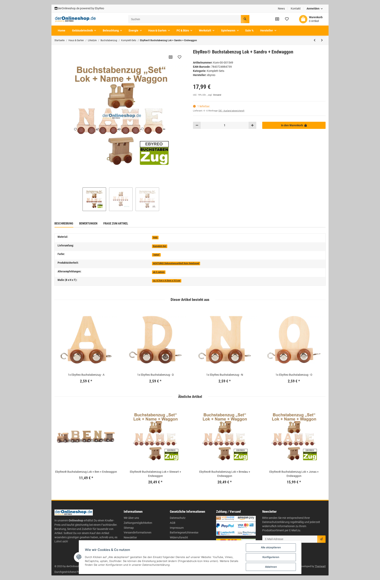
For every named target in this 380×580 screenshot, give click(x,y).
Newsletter (130, 537)
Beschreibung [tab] (63, 223)
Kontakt (296, 8)
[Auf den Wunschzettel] (179, 57)
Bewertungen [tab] (88, 223)
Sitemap (129, 527)
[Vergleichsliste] (277, 19)
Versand (217, 95)
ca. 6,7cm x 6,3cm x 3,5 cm (166, 280)
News (281, 8)
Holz (155, 237)
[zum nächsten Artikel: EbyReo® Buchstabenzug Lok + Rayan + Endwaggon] (322, 40)
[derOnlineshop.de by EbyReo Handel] (75, 19)
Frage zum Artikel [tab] (115, 223)
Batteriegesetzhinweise (184, 532)
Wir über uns (131, 517)
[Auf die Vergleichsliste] (170, 57)
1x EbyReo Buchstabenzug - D (155, 374)
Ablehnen (271, 566)
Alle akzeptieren (271, 547)
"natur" (156, 254)
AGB (172, 522)
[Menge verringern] (197, 125)
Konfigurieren (270, 557)
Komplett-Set (159, 246)
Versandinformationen (137, 532)
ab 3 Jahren (158, 272)
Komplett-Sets (215, 70)
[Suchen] (245, 19)
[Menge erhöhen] (252, 125)
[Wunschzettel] (287, 19)
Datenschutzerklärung (276, 522)
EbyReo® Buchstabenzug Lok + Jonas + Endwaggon (294, 473)
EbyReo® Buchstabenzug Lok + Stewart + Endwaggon (155, 473)
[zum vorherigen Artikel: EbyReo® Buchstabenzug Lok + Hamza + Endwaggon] (314, 40)
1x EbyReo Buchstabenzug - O (294, 374)
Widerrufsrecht (179, 537)
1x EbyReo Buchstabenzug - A (86, 374)
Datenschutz (177, 517)
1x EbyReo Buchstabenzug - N (224, 374)
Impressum (177, 527)
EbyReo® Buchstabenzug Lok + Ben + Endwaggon (86, 471)
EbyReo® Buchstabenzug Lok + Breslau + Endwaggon (224, 473)
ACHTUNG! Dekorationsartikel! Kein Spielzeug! (176, 263)
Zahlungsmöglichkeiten (138, 522)
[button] (315, 9)
